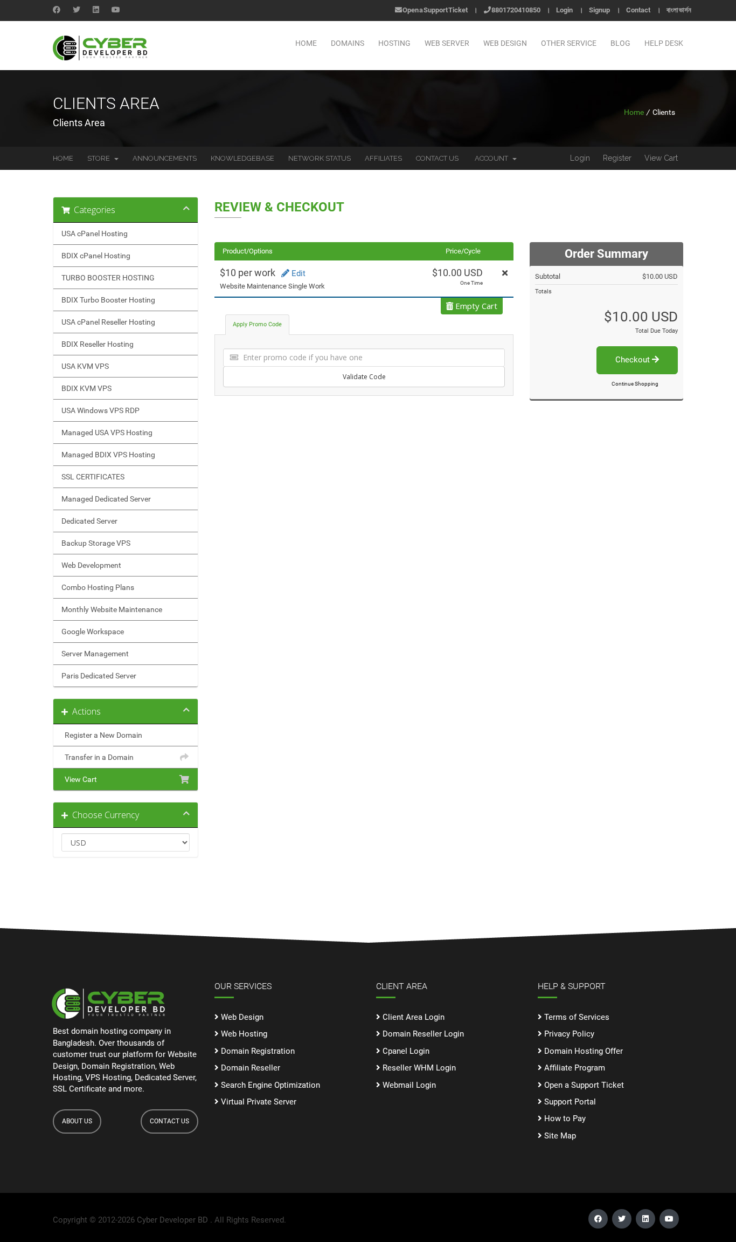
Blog (620, 43)
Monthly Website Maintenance (111, 609)
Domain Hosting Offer (582, 1051)
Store (100, 158)
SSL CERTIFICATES (92, 476)
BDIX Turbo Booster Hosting (108, 300)
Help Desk (663, 43)
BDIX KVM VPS (86, 388)
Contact (638, 10)
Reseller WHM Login (418, 1068)
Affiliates (383, 158)
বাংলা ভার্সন (678, 10)
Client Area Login (412, 1017)
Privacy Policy (568, 1034)
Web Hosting (243, 1034)
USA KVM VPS (85, 366)
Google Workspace (92, 631)
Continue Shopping (635, 384)
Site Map (559, 1136)
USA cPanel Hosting (94, 233)
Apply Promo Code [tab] (257, 324)
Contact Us (437, 158)
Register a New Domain (101, 735)
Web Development (91, 565)
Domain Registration (257, 1051)
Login (564, 10)
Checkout (633, 360)
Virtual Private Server (257, 1102)
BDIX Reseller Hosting (97, 344)
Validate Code (364, 376)
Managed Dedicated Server (106, 499)
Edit (297, 273)
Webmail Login (408, 1085)
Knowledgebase (242, 158)
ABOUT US (77, 1121)
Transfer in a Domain (97, 757)
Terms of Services (575, 1017)
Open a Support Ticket (435, 10)
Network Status (319, 158)
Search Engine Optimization (269, 1085)
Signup (599, 10)
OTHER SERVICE (568, 43)
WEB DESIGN (505, 43)
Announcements (165, 158)
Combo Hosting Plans (97, 587)
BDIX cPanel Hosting (95, 255)
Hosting (394, 43)
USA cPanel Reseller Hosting (108, 322)
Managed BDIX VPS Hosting (108, 454)
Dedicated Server (89, 521)
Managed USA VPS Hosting (106, 432)
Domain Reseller (249, 1068)
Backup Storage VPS (95, 543)
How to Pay (564, 1118)
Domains (347, 43)
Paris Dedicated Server (98, 675)
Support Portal (569, 1102)
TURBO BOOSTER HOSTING (108, 277)
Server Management (95, 653)
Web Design (241, 1017)
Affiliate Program (573, 1068)
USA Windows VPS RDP (100, 410)
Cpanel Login (404, 1051)
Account (493, 158)
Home (306, 43)
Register (617, 158)
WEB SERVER (447, 43)
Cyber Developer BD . (174, 1220)
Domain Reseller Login (422, 1034)
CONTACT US (169, 1121)
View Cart (661, 158)
